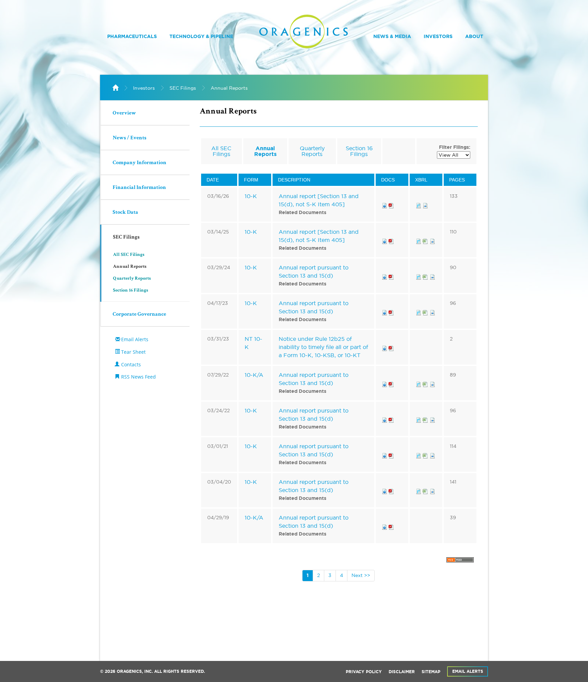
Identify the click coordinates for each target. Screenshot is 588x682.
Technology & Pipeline (201, 36)
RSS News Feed (138, 376)
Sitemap (431, 672)
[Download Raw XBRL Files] (425, 204)
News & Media (392, 36)
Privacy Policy (364, 672)
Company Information (139, 163)
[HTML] (384, 204)
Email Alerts (134, 339)
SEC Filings (182, 88)
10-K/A (254, 374)
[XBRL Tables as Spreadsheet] (426, 240)
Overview (124, 113)
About (474, 36)
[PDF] (391, 204)
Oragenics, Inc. (135, 671)
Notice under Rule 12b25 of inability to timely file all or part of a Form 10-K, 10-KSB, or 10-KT (323, 347)
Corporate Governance (139, 314)
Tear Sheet (133, 352)
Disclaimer (402, 672)
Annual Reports (229, 88)
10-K (251, 196)
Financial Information (139, 188)
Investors (438, 36)
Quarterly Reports (132, 278)
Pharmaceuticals (132, 36)
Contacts (131, 364)
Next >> (361, 575)
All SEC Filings (128, 254)
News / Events (129, 138)
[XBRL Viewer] (418, 204)
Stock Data (125, 212)
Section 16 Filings (130, 290)
